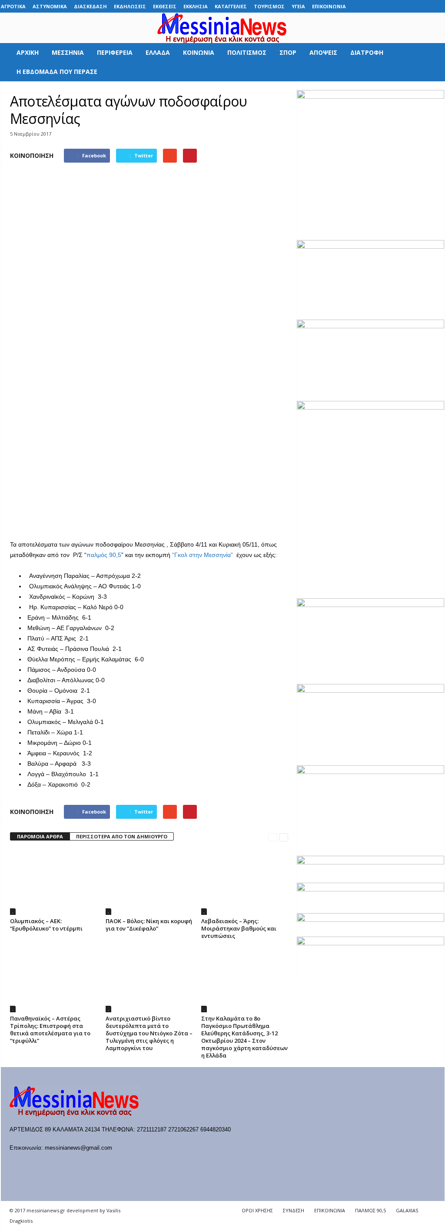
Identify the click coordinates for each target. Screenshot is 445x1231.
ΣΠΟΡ (287, 52)
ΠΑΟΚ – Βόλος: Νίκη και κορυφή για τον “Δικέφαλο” (149, 924)
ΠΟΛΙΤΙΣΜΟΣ (246, 52)
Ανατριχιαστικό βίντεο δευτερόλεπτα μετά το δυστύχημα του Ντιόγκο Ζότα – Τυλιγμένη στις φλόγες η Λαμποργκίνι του (149, 1033)
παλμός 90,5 (103, 554)
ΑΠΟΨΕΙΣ (323, 52)
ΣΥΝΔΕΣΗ (293, 1210)
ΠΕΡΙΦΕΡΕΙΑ (115, 52)
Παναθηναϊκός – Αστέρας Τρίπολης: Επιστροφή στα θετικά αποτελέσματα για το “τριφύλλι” (50, 1029)
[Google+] (397, 6)
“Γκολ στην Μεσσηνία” (201, 554)
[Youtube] (438, 6)
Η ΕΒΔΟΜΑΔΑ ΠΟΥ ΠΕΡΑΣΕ (57, 71)
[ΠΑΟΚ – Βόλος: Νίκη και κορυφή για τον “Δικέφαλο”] (149, 882)
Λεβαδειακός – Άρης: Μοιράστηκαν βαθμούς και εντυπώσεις (238, 928)
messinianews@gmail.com (78, 1147)
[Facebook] (370, 6)
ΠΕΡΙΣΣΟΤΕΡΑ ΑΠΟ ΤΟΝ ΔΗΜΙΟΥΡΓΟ (121, 836)
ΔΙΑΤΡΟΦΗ (366, 52)
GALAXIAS (407, 1210)
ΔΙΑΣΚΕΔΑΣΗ (90, 6)
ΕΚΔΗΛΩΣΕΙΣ (130, 6)
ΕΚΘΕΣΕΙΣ (164, 6)
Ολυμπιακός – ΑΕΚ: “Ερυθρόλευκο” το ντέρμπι (46, 924)
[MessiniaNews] (222, 28)
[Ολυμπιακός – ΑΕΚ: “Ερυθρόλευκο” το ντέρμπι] (53, 882)
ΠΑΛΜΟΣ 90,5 (370, 1210)
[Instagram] (411, 6)
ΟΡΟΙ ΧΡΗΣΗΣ (257, 1210)
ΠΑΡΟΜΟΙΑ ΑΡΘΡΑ (40, 836)
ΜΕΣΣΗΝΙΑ (68, 52)
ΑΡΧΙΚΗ (28, 52)
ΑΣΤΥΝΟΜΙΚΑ (50, 6)
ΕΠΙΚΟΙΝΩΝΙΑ (329, 6)
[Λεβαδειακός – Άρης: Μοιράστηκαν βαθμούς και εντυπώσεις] (244, 882)
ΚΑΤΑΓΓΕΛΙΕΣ (231, 6)
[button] (431, 62)
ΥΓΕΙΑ (298, 6)
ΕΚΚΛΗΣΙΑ (195, 6)
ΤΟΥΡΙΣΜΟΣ (269, 6)
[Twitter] (424, 6)
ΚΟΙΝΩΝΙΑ (198, 52)
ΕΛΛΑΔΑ (158, 52)
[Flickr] (384, 6)
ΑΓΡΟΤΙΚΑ (13, 6)
